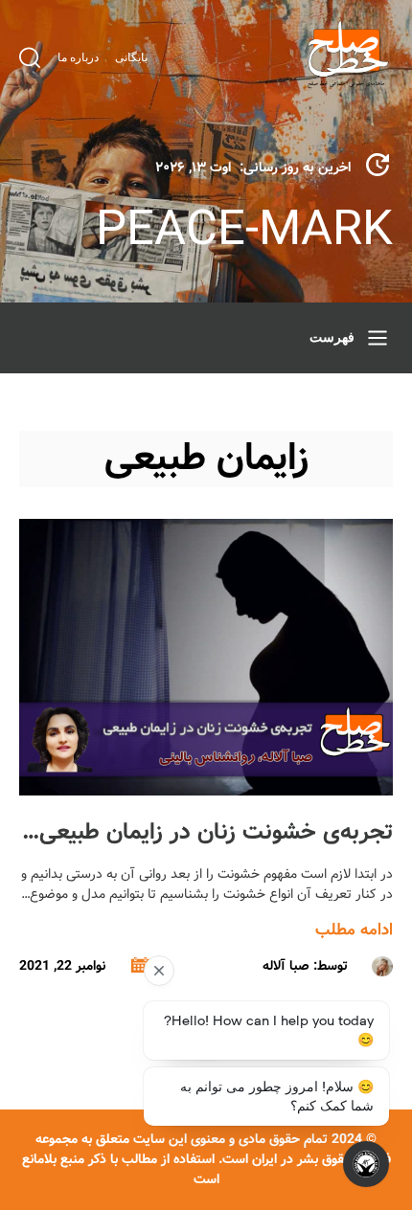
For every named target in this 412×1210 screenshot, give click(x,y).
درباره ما (78, 57)
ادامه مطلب (354, 930)
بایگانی (131, 57)
